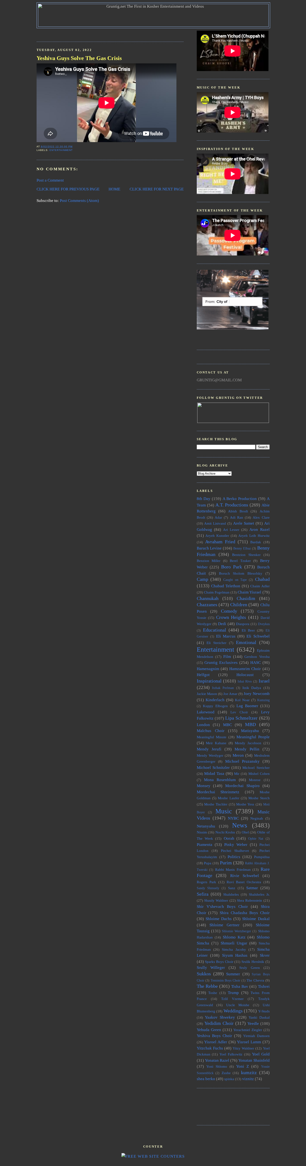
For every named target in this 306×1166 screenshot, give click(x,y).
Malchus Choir (210, 730)
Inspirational (209, 680)
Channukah (208, 598)
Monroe (255, 780)
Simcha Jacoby (234, 949)
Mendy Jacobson (248, 743)
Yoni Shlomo (216, 1066)
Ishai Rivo (245, 681)
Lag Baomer (247, 706)
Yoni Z (242, 1066)
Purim (226, 862)
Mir (236, 774)
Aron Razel (259, 529)
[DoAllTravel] (232, 328)
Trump (233, 992)
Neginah (256, 818)
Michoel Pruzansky (242, 761)
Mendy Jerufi (209, 749)
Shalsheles (231, 894)
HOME (114, 189)
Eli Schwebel (257, 636)
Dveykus (264, 624)
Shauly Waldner (216, 900)
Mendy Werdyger (210, 755)
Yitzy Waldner (243, 1048)
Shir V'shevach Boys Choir (222, 906)
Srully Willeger (211, 967)
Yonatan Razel (217, 1060)
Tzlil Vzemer (232, 999)
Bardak (255, 542)
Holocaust (245, 674)
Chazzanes (207, 604)
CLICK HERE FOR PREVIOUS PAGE (68, 189)
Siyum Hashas (235, 955)
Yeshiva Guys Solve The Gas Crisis (79, 58)
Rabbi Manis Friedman (233, 869)
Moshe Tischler (215, 804)
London (203, 724)
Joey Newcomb (256, 693)
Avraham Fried (220, 541)
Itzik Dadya (251, 688)
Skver (265, 955)
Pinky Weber (235, 844)
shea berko (206, 1079)
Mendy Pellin (247, 749)
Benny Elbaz (242, 548)
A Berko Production (240, 498)
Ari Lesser (231, 529)
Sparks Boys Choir (219, 962)
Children (238, 604)
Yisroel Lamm (249, 1042)
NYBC (233, 818)
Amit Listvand (215, 523)
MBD (250, 724)
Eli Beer (248, 630)
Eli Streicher (216, 643)
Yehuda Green (209, 1029)
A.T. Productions (231, 504)
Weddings (233, 1010)
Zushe (226, 1073)
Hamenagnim (208, 668)
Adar (218, 517)
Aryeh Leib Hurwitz (253, 535)
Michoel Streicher (255, 768)
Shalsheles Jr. (259, 894)
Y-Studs (264, 1011)
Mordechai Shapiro (242, 785)
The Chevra (255, 980)
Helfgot (203, 674)
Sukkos (204, 973)
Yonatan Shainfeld (253, 1060)
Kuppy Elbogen (215, 706)
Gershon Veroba (256, 657)
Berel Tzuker (240, 561)
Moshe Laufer (228, 798)
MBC (227, 724)
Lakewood (205, 712)
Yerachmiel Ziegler (247, 1030)
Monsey (203, 785)
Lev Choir (239, 712)
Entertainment (61, 150)
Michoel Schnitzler (213, 767)
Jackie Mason (207, 694)
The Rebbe (207, 986)
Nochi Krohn (225, 832)
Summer (233, 974)
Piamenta (204, 844)
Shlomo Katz (234, 937)
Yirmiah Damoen (256, 1036)
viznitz (248, 1079)
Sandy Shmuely (208, 888)
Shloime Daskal (255, 918)
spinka (229, 1079)
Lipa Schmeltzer (241, 718)
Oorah (229, 838)
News (239, 825)
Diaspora (242, 624)
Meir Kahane (216, 743)
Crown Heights (231, 617)
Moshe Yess (245, 804)
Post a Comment (50, 180)
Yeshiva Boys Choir (214, 1035)
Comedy (229, 611)
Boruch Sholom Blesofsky (240, 573)
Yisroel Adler (215, 1042)
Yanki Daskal (259, 1017)
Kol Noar (242, 700)
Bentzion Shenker (246, 555)
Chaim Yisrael (249, 592)
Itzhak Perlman (223, 688)
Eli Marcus (225, 636)
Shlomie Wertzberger (236, 931)
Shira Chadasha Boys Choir (244, 913)
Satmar (252, 888)
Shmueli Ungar (234, 943)
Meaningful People (253, 737)
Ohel (245, 832)
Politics (234, 857)
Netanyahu (206, 826)
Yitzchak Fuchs (210, 1048)
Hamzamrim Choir (245, 668)
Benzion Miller (209, 561)
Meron (238, 755)
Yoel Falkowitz (230, 1054)
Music (223, 811)
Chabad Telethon (225, 586)
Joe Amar (230, 694)
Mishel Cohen (259, 774)
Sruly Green (249, 968)
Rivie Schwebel (244, 875)
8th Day (204, 498)
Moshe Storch (258, 798)
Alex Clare (261, 517)
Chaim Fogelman (217, 592)
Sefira (202, 894)
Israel (264, 680)
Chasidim (246, 598)
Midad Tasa (214, 773)
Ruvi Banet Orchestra (244, 882)
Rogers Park (206, 882)
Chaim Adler (260, 586)
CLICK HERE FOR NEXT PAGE (157, 189)
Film (227, 656)
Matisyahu (250, 730)
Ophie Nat (255, 838)
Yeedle (253, 1023)
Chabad (262, 579)
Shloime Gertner (224, 925)
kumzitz (249, 1072)
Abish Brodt (238, 511)
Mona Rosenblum (220, 779)
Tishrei (264, 986)
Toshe (212, 993)
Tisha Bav (239, 986)
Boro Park (231, 566)
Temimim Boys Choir (225, 980)
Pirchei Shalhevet (235, 851)
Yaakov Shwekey (220, 1017)
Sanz (231, 888)
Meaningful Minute (211, 737)
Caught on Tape (235, 580)
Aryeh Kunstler (217, 535)
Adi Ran (236, 517)
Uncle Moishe (238, 1005)
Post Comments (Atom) (79, 200)
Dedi (222, 624)
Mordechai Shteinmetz (218, 792)
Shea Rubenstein (249, 900)
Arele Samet (243, 523)
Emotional (246, 642)
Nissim (202, 832)
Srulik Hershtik (252, 962)
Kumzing (263, 700)
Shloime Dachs (219, 918)
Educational (214, 630)
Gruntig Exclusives (221, 662)
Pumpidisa (262, 857)
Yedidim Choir (219, 1023)
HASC (255, 662)
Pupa (207, 863)
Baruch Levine (209, 548)
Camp (202, 579)
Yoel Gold (261, 1054)
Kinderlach (215, 700)
